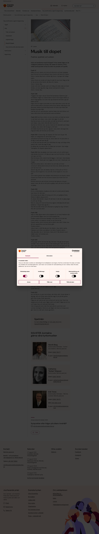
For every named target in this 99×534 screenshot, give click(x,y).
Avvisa (28, 282)
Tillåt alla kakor (70, 282)
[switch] (41, 276)
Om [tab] (71, 255)
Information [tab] (49, 255)
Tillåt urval (49, 282)
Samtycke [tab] (27, 255)
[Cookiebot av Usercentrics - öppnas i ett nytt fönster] (74, 251)
